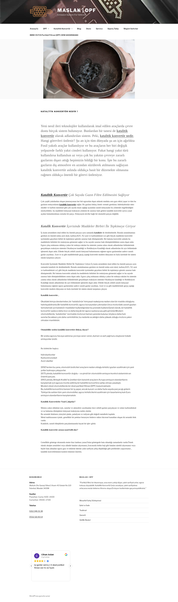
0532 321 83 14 (36, 517)
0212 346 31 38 (36, 511)
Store (88, 29)
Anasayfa (34, 29)
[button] (70, 566)
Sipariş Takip (113, 29)
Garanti (82, 515)
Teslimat (83, 510)
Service (99, 29)
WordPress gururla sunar (39, 596)
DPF (45, 29)
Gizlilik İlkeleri (85, 520)
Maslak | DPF (76, 10)
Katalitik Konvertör (62, 29)
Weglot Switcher (131, 29)
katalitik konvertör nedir (116, 136)
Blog (79, 29)
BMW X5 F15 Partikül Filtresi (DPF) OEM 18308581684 (54, 35)
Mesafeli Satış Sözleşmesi (90, 500)
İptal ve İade (84, 505)
